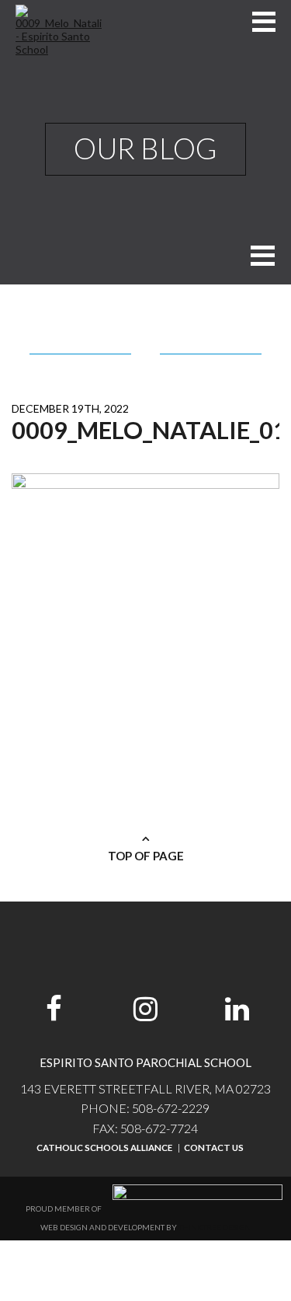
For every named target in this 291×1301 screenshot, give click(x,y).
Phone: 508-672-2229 (145, 1107)
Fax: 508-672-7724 (145, 1128)
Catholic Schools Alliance (104, 1147)
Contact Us (214, 1147)
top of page (146, 856)
